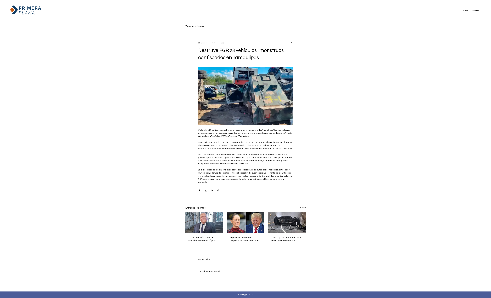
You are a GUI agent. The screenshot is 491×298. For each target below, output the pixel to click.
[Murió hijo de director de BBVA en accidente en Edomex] (287, 222)
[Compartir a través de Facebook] (199, 190)
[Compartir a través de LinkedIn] (212, 190)
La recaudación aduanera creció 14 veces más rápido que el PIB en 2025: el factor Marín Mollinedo (202, 239)
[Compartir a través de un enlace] (218, 190)
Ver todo (302, 207)
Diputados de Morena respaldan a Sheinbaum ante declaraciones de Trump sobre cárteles (245, 239)
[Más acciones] (291, 42)
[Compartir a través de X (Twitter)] (205, 190)
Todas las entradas (194, 26)
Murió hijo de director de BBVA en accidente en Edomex (286, 239)
